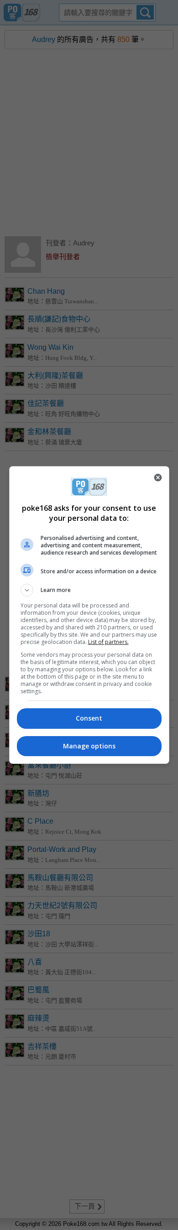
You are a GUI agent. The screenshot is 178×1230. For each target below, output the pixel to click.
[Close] (158, 477)
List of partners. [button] (108, 642)
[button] (89, 590)
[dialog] (89, 615)
